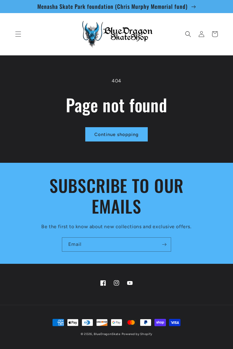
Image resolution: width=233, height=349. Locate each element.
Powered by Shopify (137, 334)
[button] (18, 34)
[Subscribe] (164, 244)
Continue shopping (116, 134)
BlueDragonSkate (107, 334)
